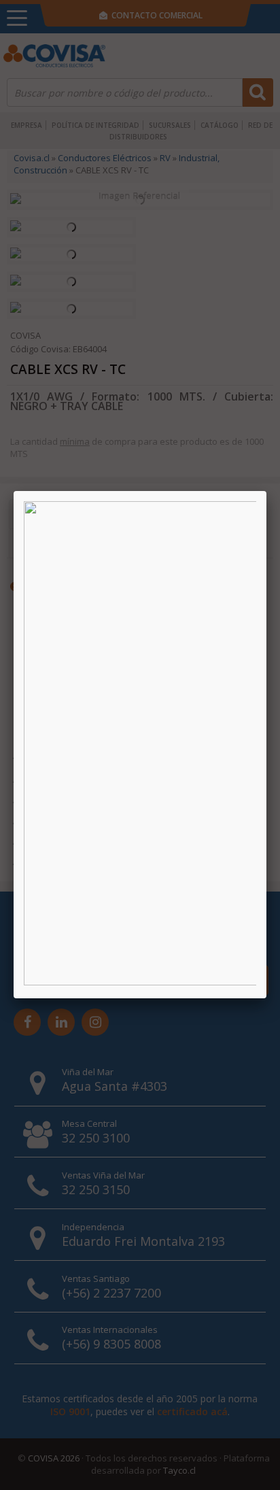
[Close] (266, 491)
